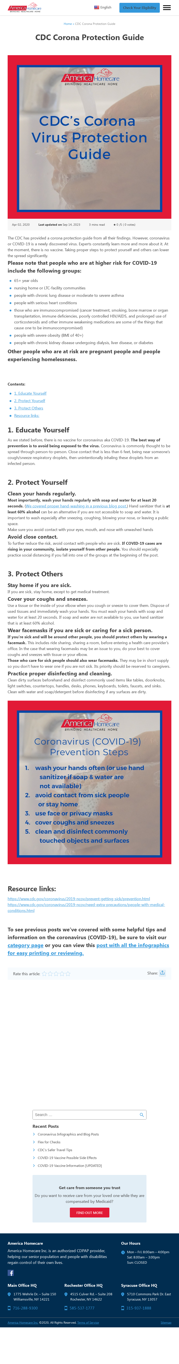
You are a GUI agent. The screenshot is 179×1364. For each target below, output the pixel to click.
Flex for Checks (49, 1142)
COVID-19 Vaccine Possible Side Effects (67, 1157)
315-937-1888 (138, 1308)
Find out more (89, 1212)
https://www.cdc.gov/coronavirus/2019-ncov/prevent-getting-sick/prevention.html (79, 898)
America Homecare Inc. (23, 1322)
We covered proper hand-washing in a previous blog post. (76, 506)
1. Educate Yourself (30, 393)
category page (25, 944)
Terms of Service (88, 1322)
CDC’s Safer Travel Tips (55, 1149)
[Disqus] (89, 1045)
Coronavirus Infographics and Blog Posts (68, 1134)
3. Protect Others (28, 408)
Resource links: (26, 415)
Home (68, 24)
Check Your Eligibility (139, 7)
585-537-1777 (82, 1308)
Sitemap (166, 1322)
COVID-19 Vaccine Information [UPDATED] (70, 1165)
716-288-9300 (25, 1308)
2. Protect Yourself (29, 400)
